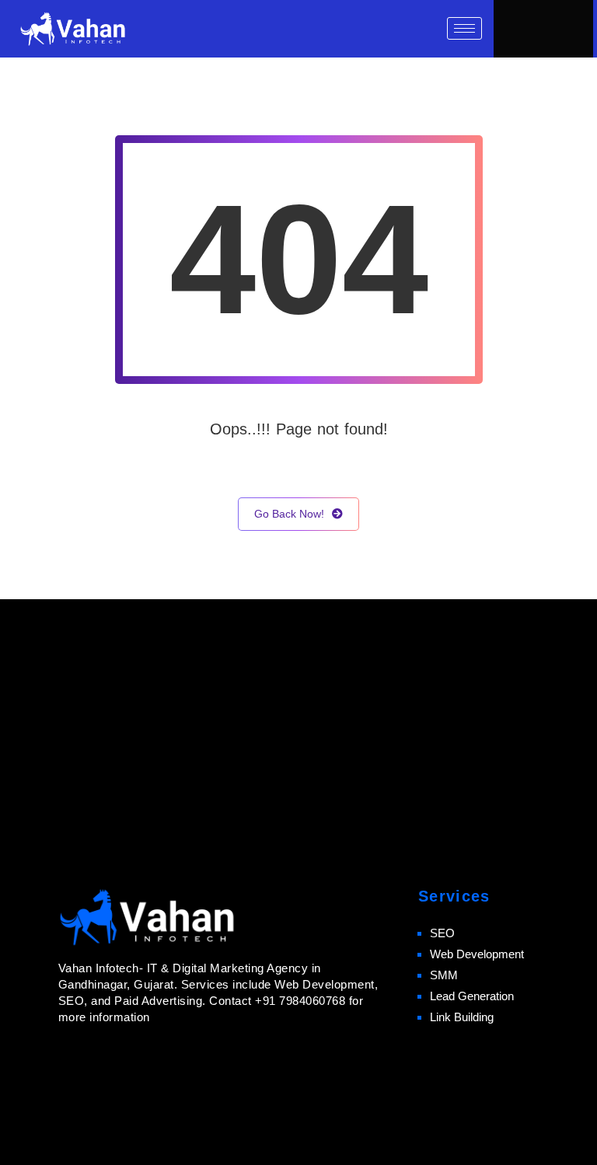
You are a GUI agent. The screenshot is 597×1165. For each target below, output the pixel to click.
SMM (444, 975)
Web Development (477, 954)
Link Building (462, 1017)
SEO (442, 933)
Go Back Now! (289, 514)
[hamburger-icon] (464, 28)
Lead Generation (472, 996)
